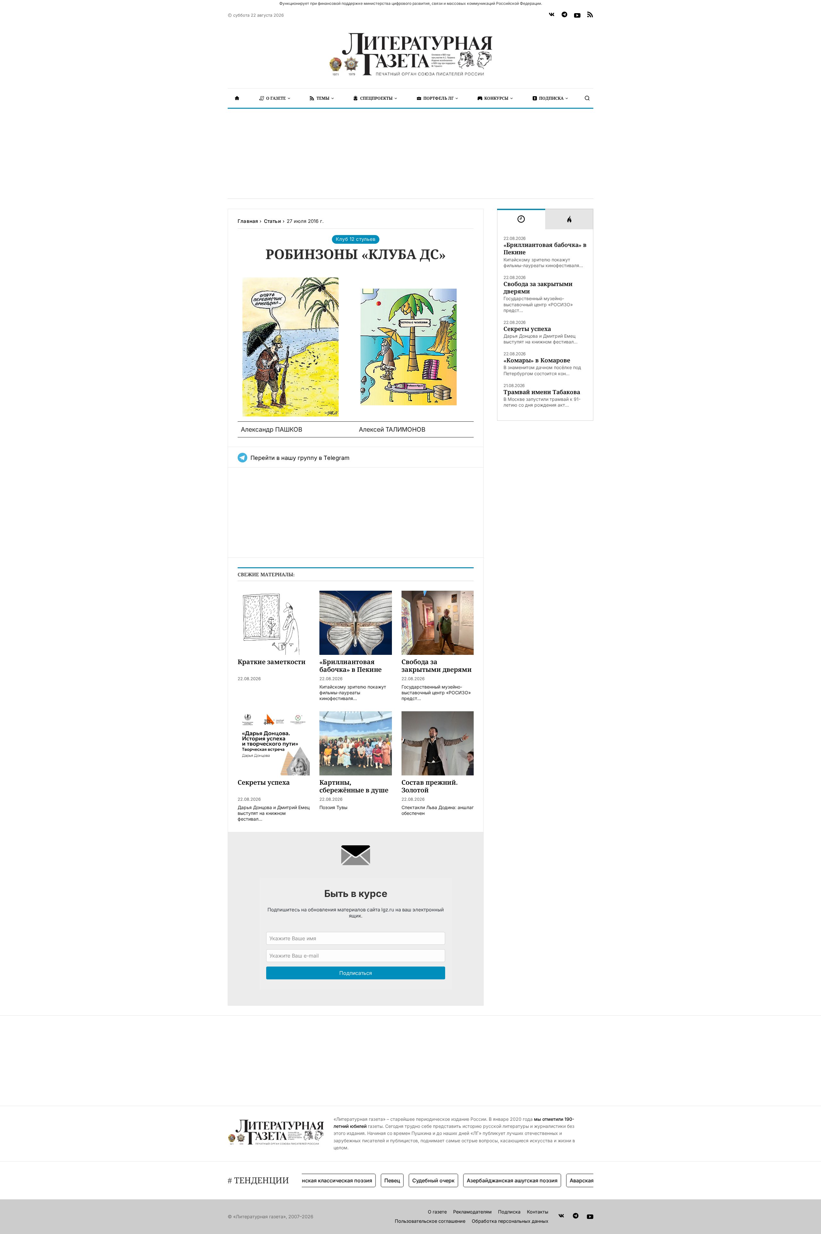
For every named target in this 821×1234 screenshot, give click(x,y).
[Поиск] (587, 98)
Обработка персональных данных (510, 1221)
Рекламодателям (472, 1211)
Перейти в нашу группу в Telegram (300, 457)
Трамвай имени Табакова (542, 392)
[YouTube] (577, 15)
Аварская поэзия (568, 1180)
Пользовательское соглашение (430, 1221)
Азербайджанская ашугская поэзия (489, 1180)
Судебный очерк (410, 1180)
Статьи (272, 221)
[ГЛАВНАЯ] (237, 98)
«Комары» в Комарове (537, 360)
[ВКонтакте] (551, 15)
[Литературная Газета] (410, 54)
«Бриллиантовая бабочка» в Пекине (545, 248)
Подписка (509, 1211)
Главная (248, 221)
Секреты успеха (527, 329)
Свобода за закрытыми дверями (538, 287)
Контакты (537, 1211)
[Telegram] (564, 15)
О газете (437, 1211)
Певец (369, 1180)
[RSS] (590, 15)
